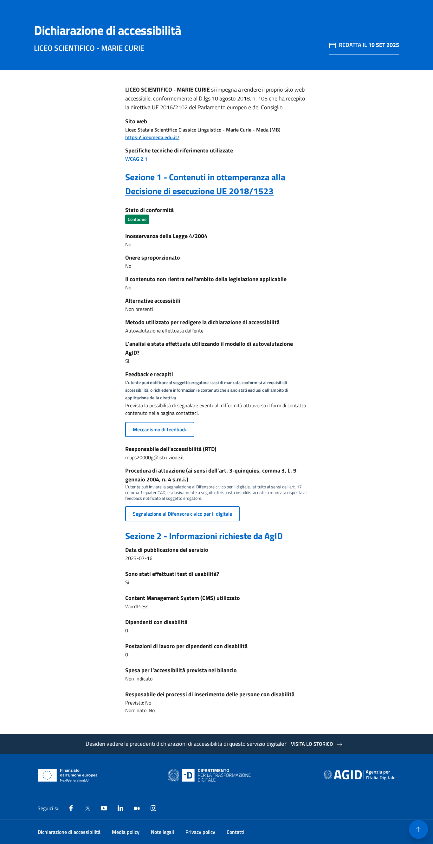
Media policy (125, 832)
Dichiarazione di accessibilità (69, 832)
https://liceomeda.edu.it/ (152, 137)
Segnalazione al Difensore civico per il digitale (182, 514)
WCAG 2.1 (136, 159)
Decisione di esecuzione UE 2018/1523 (199, 191)
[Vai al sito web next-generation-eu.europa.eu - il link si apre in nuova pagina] (68, 775)
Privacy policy (200, 832)
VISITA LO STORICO (312, 744)
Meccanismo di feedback (160, 429)
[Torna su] (418, 829)
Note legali (162, 832)
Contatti (235, 832)
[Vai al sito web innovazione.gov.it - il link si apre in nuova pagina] (211, 775)
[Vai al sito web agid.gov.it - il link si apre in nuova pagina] (359, 775)
